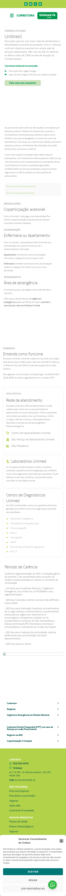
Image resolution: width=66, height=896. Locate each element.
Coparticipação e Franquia (19, 740)
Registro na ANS (15, 735)
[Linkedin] (40, 4)
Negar (33, 880)
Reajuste (11, 709)
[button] (61, 840)
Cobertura (12, 703)
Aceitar (33, 871)
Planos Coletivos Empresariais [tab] (21, 186)
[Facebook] (26, 4)
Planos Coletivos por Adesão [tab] (20, 193)
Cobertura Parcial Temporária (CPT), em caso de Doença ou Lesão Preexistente (30, 728)
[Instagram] (35, 4)
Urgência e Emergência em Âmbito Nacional (28, 715)
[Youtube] (30, 4)
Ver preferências (33, 888)
